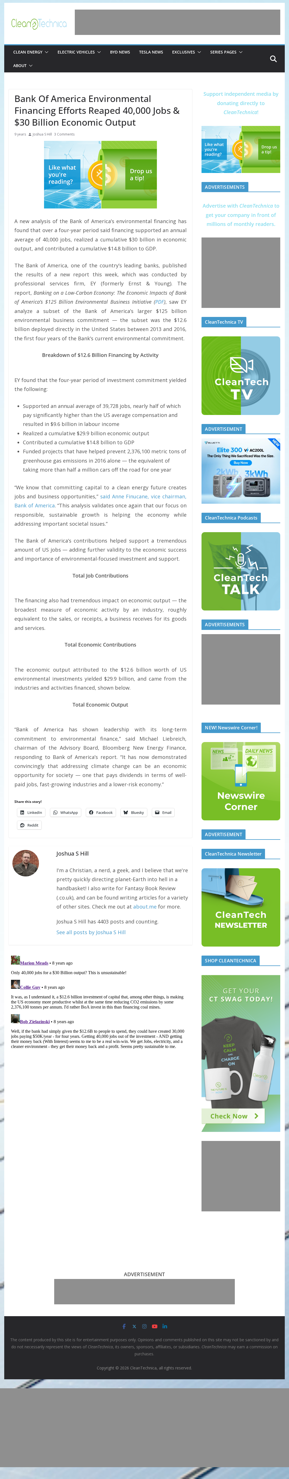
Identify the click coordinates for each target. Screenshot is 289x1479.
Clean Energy (27, 52)
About (20, 65)
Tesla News (151, 52)
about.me (145, 906)
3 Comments (64, 134)
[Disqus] (100, 1023)
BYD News (120, 52)
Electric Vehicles (76, 52)
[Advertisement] (177, 22)
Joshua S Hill (42, 134)
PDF (159, 301)
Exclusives (183, 52)
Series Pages (223, 52)
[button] (45, 52)
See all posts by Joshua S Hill (91, 932)
